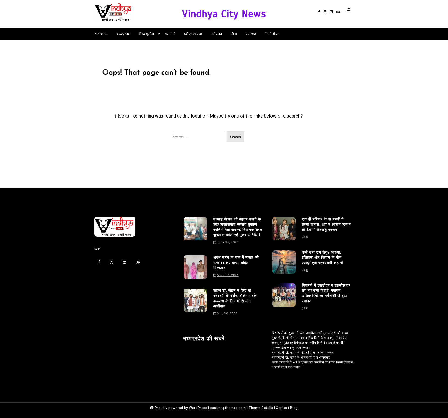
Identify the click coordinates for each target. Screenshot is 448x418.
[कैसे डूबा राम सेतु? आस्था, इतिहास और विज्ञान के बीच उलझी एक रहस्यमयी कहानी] (284, 262)
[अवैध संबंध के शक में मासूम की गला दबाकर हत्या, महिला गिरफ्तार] (195, 268)
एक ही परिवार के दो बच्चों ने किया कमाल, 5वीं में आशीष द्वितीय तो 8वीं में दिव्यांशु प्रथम (326, 224)
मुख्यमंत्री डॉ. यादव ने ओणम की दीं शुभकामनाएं (301, 357)
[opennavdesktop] (348, 12)
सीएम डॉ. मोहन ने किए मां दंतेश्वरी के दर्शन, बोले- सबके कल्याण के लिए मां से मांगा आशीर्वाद (235, 298)
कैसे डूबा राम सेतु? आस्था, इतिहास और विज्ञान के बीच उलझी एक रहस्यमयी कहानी (322, 257)
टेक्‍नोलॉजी (272, 34)
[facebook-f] (319, 12)
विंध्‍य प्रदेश (146, 34)
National (101, 34)
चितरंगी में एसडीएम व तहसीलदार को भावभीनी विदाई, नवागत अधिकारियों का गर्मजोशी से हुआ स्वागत (326, 293)
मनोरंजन (216, 34)
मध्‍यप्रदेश (123, 34)
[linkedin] (331, 12)
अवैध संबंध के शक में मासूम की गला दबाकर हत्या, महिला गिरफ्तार (236, 262)
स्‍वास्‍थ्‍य (251, 34)
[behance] (338, 12)
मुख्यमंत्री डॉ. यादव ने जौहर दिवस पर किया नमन (302, 352)
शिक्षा (234, 34)
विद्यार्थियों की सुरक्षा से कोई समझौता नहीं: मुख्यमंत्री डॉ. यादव (310, 333)
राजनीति (169, 34)
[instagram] (325, 12)
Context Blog (287, 408)
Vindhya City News (224, 14)
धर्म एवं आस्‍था (193, 34)
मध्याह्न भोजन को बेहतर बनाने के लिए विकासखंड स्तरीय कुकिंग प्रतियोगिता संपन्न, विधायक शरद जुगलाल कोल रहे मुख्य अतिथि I (237, 227)
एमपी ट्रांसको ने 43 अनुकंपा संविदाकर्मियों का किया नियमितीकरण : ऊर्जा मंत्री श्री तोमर (312, 364)
